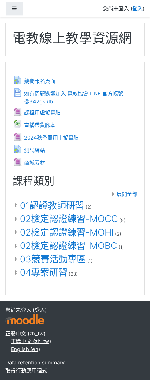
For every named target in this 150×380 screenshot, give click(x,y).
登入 (137, 8)
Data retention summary (35, 362)
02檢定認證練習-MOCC (69, 218)
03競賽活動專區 (53, 259)
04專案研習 (43, 272)
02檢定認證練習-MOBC (68, 245)
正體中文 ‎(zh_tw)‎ (25, 333)
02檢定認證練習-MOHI (67, 232)
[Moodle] (24, 318)
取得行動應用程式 (26, 370)
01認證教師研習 (52, 205)
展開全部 (127, 194)
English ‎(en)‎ (25, 349)
